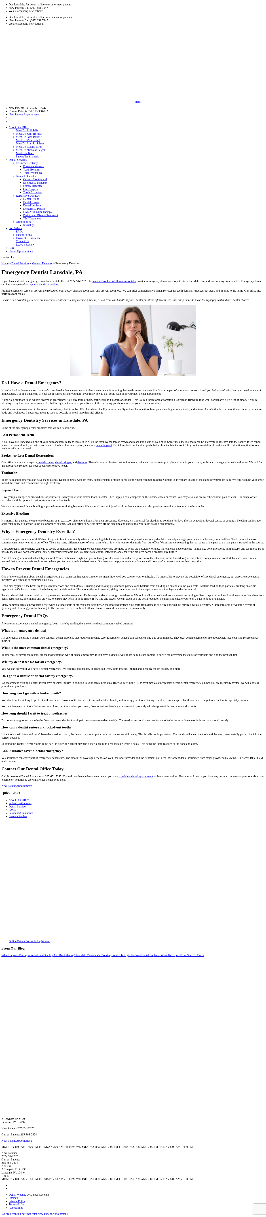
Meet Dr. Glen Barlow (29, 136)
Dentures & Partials (34, 208)
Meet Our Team (25, 153)
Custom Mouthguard (35, 179)
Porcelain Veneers (33, 166)
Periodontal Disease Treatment (40, 215)
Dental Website (17, 1194)
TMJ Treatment (32, 218)
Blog (11, 247)
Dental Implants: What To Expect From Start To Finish (172, 955)
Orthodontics (23, 221)
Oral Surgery (30, 189)
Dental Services (18, 159)
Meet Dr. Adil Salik (27, 130)
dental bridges (63, 462)
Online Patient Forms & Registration (29, 941)
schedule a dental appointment (136, 776)
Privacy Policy (17, 1201)
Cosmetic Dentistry (27, 163)
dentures (82, 462)
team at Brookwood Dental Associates (114, 281)
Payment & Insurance (28, 238)
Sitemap (13, 1197)
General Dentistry (26, 176)
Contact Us (22, 241)
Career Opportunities (21, 251)
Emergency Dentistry (35, 182)
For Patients (15, 228)
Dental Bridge (31, 198)
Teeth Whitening (32, 172)
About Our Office (19, 127)
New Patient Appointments (24, 114)
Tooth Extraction (32, 192)
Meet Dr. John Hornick (29, 133)
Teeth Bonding (31, 169)
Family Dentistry (32, 185)
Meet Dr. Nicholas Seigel (30, 149)
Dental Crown (31, 202)
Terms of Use (16, 1204)
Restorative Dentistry (28, 195)
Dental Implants (32, 205)
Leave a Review (25, 244)
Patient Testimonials (27, 156)
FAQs (19, 231)
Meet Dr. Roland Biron (29, 146)
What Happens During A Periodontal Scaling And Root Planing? (38, 955)
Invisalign (28, 225)
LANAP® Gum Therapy (37, 211)
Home (5, 263)
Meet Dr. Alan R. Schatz (30, 143)
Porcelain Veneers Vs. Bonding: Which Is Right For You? (108, 955)
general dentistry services (44, 284)
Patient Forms (24, 234)
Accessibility (16, 1207)
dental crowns (45, 462)
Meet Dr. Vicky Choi (28, 140)
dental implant (104, 445)
